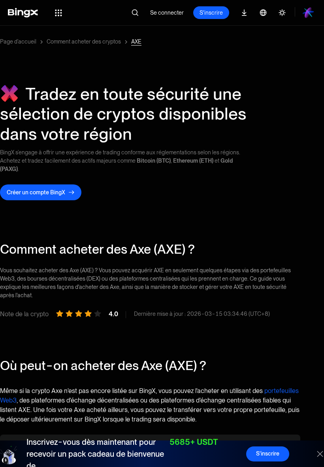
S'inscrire (211, 12)
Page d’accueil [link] (18, 41)
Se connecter (167, 12)
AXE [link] (136, 41)
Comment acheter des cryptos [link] (84, 41)
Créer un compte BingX (36, 192)
